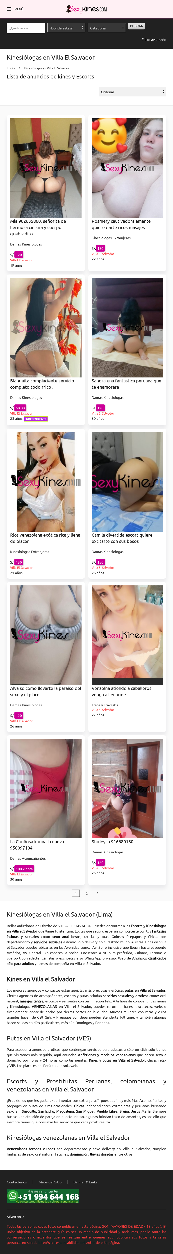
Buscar (136, 26)
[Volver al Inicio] (86, 9)
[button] (15, 9)
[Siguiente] (97, 893)
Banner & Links (85, 1182)
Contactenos (17, 1182)
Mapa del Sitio (50, 1182)
